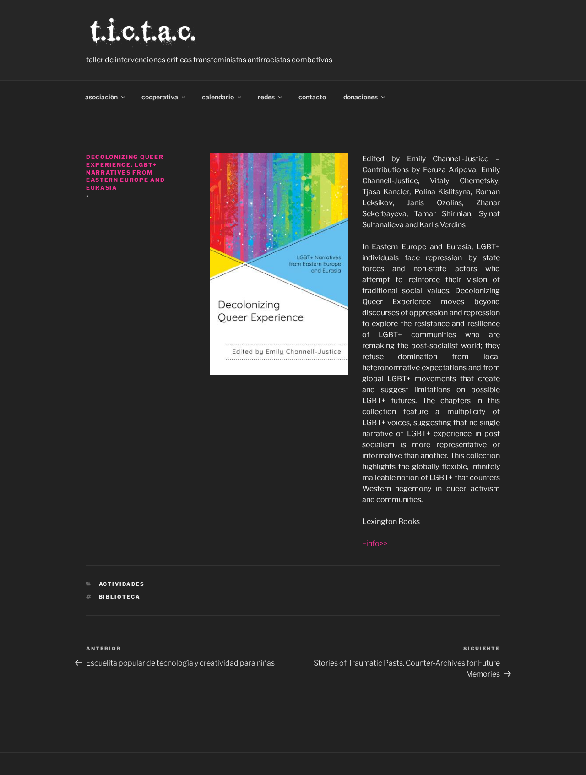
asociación (101, 97)
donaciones (360, 97)
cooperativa (159, 97)
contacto (312, 97)
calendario (218, 97)
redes (266, 97)
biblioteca (120, 597)
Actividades (122, 584)
